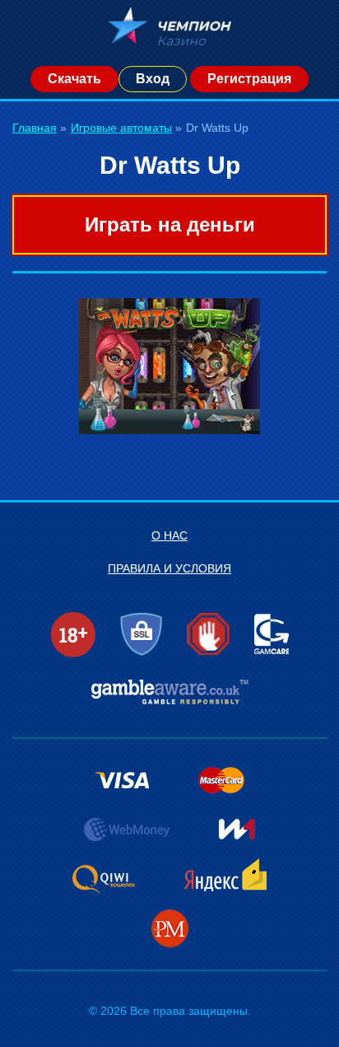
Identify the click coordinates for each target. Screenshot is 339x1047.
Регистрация (249, 79)
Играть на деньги (170, 224)
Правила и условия (169, 568)
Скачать (74, 79)
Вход (153, 79)
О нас (169, 535)
